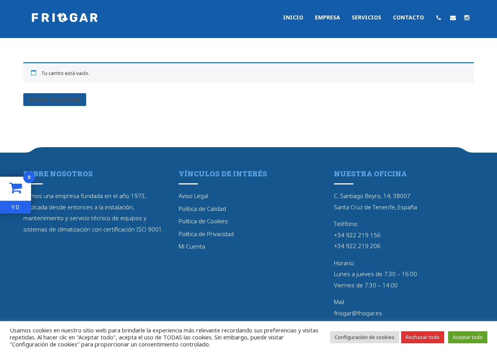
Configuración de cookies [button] (364, 337)
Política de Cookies (203, 221)
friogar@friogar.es (358, 313)
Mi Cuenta (192, 246)
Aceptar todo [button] (468, 337)
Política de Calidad (202, 208)
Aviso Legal (193, 196)
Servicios (366, 17)
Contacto (408, 17)
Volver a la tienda (54, 99)
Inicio (293, 17)
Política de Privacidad (206, 234)
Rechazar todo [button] (423, 337)
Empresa (327, 17)
